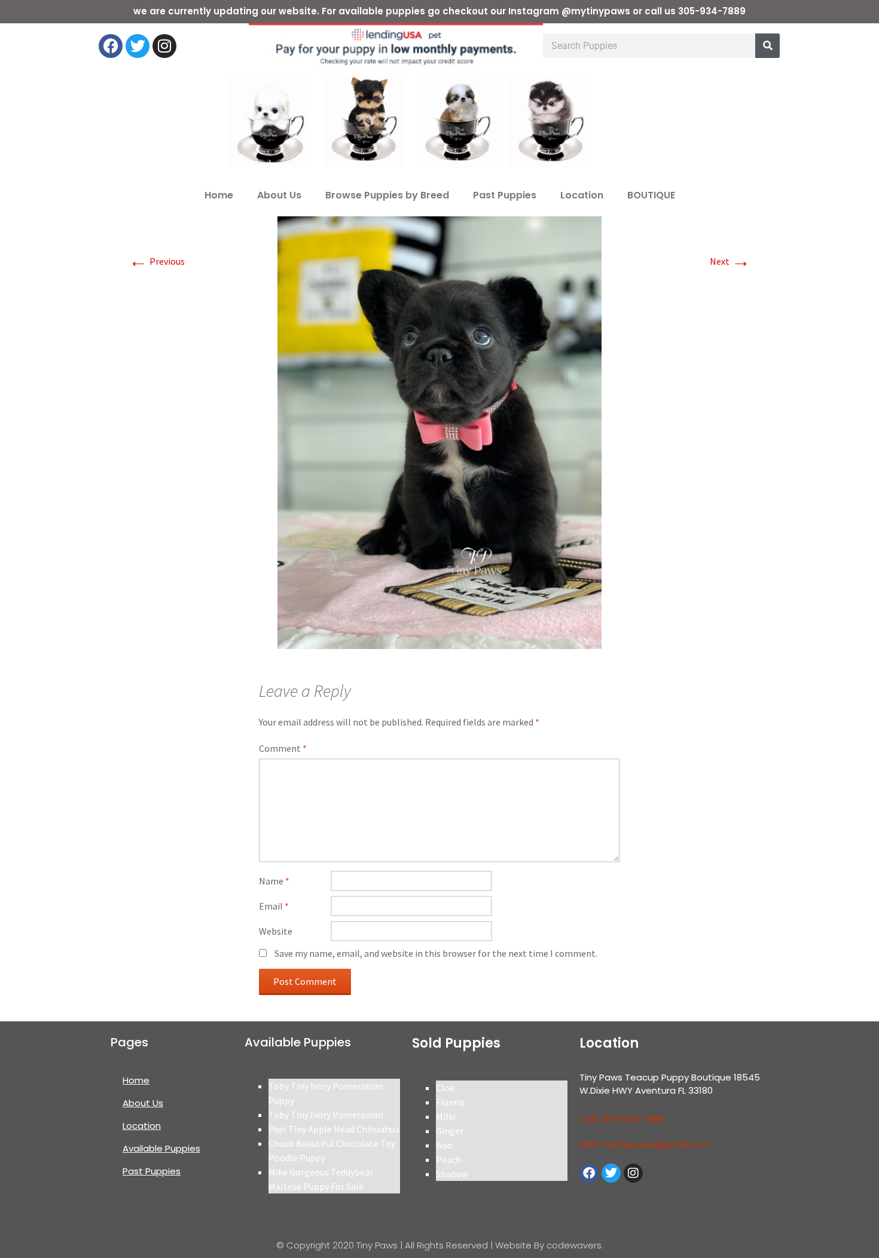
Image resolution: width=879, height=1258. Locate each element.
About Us (279, 195)
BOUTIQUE (651, 195)
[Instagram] (164, 46)
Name (274, 881)
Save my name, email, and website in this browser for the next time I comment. (435, 953)
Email (274, 906)
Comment (283, 748)
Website (275, 931)
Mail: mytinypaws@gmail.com (644, 1144)
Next (730, 261)
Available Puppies (161, 1148)
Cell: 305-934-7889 (622, 1119)
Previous (157, 261)
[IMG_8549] (439, 431)
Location (581, 195)
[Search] (767, 45)
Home (219, 195)
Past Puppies (504, 195)
